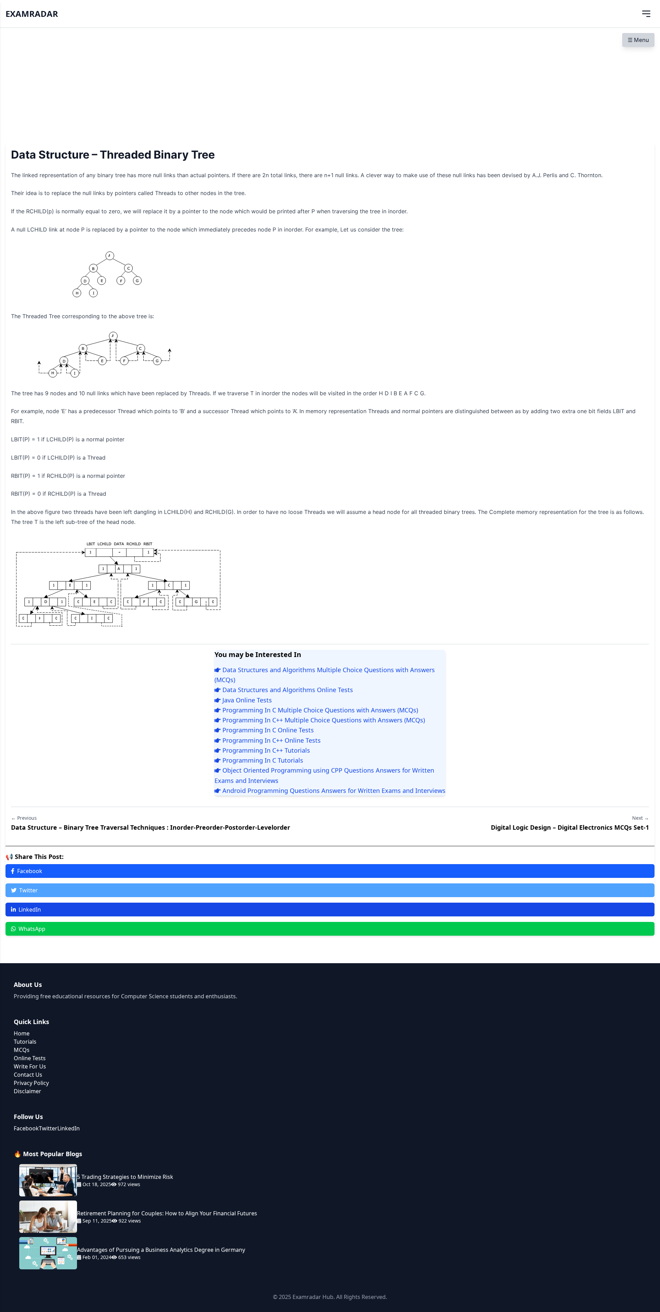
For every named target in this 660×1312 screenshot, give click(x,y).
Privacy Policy (31, 1083)
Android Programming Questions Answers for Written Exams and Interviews (333, 790)
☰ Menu (638, 40)
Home (22, 1033)
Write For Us (30, 1066)
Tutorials (25, 1041)
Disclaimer (27, 1091)
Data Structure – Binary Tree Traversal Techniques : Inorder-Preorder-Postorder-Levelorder (150, 827)
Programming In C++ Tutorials (265, 750)
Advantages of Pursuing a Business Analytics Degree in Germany (161, 1250)
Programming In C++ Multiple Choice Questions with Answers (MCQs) (323, 720)
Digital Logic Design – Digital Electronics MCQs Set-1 (570, 827)
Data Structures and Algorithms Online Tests (287, 690)
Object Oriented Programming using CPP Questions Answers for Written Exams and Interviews (324, 775)
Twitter (28, 890)
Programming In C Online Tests (267, 730)
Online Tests (30, 1058)
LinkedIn (30, 909)
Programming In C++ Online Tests (271, 740)
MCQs (22, 1050)
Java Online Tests (246, 700)
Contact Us (28, 1074)
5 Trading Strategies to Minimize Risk (125, 1177)
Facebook (29, 871)
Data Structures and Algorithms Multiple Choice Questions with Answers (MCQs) (324, 675)
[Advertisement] (330, 79)
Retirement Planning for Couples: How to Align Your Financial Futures (167, 1213)
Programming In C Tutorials (262, 760)
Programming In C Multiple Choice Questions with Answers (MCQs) (319, 710)
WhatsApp (32, 929)
